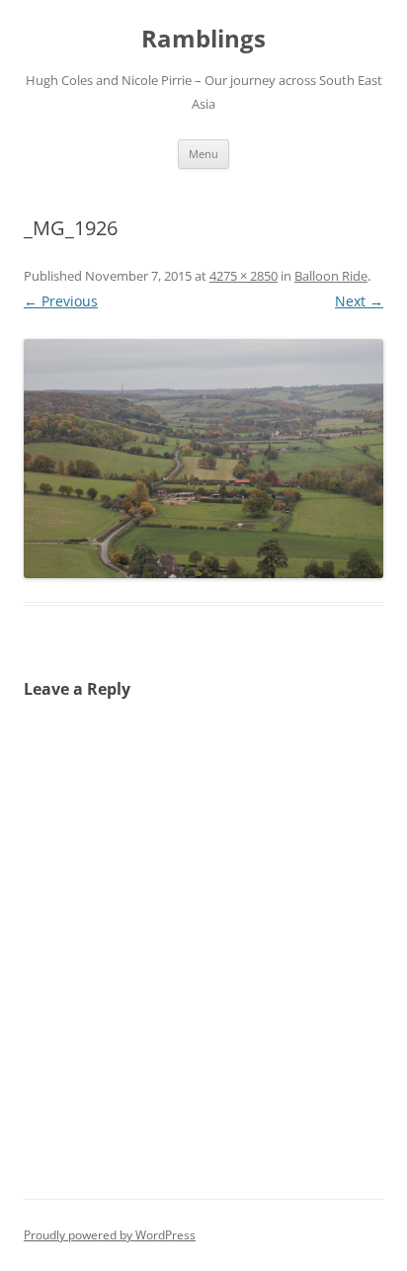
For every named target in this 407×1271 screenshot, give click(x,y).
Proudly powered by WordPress (110, 1235)
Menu (203, 153)
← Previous (61, 301)
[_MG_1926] (203, 459)
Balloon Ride (330, 276)
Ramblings (203, 39)
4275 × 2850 (243, 276)
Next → (359, 301)
